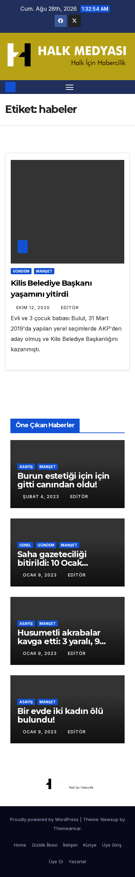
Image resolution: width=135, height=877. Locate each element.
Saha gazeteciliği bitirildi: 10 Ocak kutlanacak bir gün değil (67, 562)
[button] (126, 87)
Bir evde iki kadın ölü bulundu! (60, 715)
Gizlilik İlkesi (44, 845)
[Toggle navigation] (69, 87)
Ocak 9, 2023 (40, 575)
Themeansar (67, 828)
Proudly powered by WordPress (45, 819)
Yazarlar (78, 861)
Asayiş (26, 467)
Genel (25, 545)
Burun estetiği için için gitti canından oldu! (63, 480)
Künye (90, 845)
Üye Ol (56, 861)
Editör (70, 307)
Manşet (44, 271)
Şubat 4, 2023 (42, 496)
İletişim (70, 845)
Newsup (109, 819)
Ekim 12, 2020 (33, 307)
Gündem (21, 271)
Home (20, 845)
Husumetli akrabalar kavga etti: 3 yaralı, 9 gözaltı (58, 641)
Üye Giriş (112, 845)
